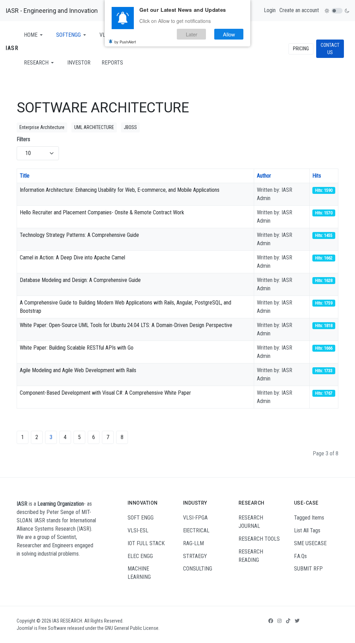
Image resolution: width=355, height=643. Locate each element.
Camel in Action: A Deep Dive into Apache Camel (72, 257)
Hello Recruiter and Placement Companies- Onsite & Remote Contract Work (102, 212)
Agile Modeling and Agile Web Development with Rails (78, 370)
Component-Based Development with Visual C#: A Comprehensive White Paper (105, 392)
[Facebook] (270, 620)
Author (264, 175)
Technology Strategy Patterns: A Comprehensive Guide (79, 235)
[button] (34, 35)
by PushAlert (125, 41)
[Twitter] (297, 620)
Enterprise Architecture (41, 127)
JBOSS (130, 127)
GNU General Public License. (132, 628)
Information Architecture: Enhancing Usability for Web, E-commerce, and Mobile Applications (119, 190)
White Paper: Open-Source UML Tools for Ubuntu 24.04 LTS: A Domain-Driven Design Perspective (126, 325)
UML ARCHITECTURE (94, 127)
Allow (229, 34)
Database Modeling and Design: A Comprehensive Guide (80, 280)
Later (191, 34)
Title (24, 175)
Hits (316, 175)
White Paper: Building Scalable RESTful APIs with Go (76, 347)
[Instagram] (279, 620)
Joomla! (25, 628)
